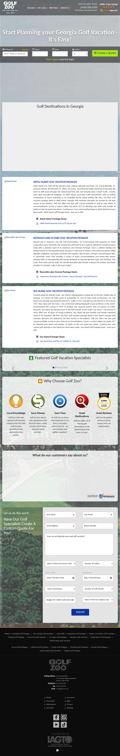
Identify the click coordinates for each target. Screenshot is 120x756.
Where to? (16, 49)
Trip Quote (50, 701)
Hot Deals (50, 708)
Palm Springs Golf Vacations (43, 634)
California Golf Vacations (39, 647)
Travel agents (52, 59)
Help (68, 701)
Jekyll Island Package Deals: (53, 219)
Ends (57, 49)
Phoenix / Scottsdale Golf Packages (17, 634)
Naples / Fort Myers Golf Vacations (101, 634)
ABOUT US (65, 8)
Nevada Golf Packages (99, 647)
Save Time (60, 413)
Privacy (70, 704)
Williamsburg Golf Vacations (60, 641)
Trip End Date (87, 573)
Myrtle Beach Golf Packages (101, 637)
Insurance (70, 697)
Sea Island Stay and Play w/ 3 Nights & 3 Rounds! (60, 341)
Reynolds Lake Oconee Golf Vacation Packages (60, 238)
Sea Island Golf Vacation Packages (53, 291)
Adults (76, 49)
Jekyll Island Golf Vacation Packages (55, 182)
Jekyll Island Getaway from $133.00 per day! (58, 223)
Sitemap (70, 708)
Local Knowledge (16, 413)
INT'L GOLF (42, 8)
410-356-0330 (89, 7)
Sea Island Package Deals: (52, 337)
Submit (80, 612)
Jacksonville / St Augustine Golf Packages (71, 634)
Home (48, 697)
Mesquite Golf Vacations (79, 637)
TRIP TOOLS (53, 8)
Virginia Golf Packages (72, 651)
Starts (37, 49)
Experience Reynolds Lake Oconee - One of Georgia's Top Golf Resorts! (68, 277)
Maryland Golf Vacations (79, 647)
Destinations (51, 704)
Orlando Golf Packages (16, 637)
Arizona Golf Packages (20, 647)
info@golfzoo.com (62, 689)
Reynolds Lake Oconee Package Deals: (58, 272)
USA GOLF (31, 8)
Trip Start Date (50, 573)
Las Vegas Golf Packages (58, 637)
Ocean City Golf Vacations (37, 637)
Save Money (38, 413)
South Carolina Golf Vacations (50, 651)
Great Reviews (104, 413)
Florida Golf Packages (59, 647)
